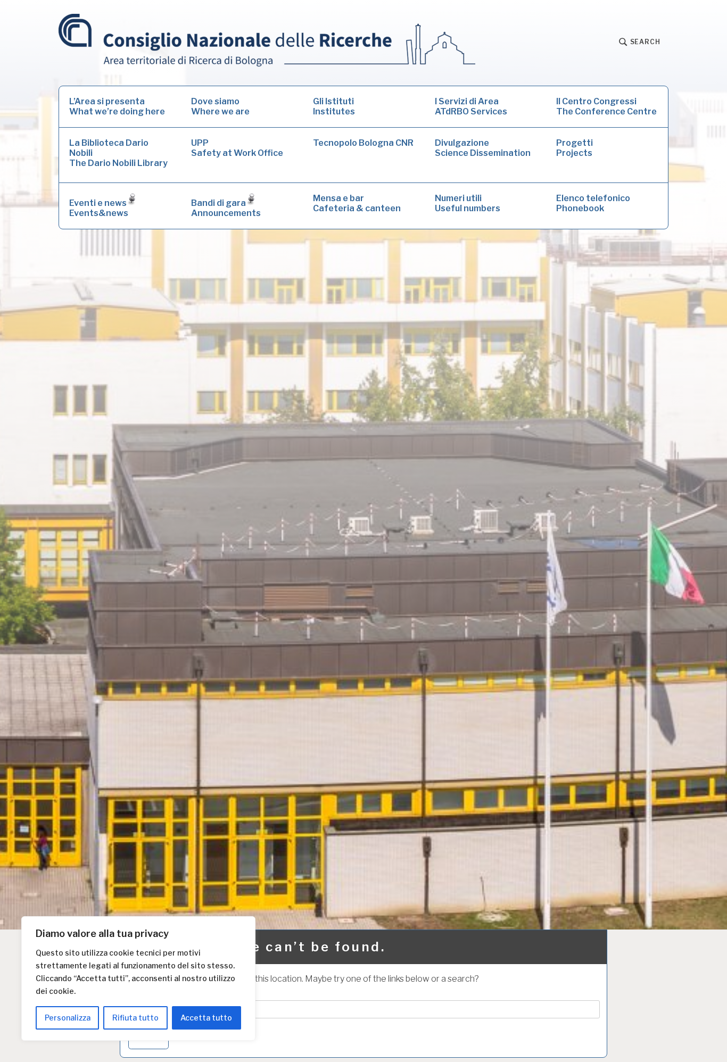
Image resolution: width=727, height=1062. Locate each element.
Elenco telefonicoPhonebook (593, 203)
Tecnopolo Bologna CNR (363, 143)
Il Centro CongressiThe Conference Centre (606, 106)
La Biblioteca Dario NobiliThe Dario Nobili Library (118, 153)
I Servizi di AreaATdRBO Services (471, 106)
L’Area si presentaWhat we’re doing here (117, 106)
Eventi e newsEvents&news (98, 208)
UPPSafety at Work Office (237, 148)
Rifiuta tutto (135, 1017)
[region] (138, 978)
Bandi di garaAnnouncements (226, 208)
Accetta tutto (206, 1017)
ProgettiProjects (574, 148)
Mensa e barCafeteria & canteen (357, 203)
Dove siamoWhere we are (220, 106)
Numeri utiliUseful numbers (467, 203)
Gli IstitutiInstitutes (334, 106)
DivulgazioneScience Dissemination (483, 148)
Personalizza (67, 1017)
